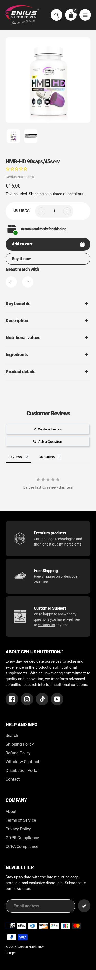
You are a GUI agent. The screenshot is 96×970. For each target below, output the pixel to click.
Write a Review (50, 429)
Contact (13, 779)
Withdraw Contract (22, 761)
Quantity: (21, 210)
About (11, 811)
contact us (46, 625)
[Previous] (11, 282)
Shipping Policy (20, 744)
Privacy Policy (18, 829)
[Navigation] (85, 15)
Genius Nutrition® (20, 177)
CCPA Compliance (22, 846)
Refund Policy (18, 753)
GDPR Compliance (22, 837)
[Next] (27, 282)
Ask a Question (50, 441)
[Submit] (84, 905)
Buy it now (21, 258)
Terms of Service (21, 820)
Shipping (36, 194)
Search (12, 735)
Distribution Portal (22, 770)
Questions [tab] (47, 456)
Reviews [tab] (15, 456)
